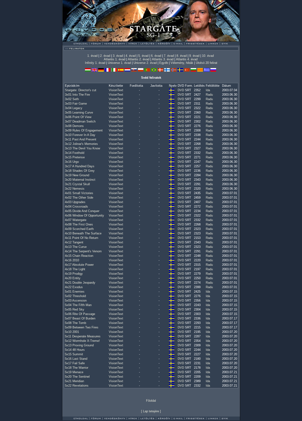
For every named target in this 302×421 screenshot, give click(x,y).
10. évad (208, 55)
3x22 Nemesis (74, 188)
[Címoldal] (93, 40)
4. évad (131, 55)
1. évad (92, 55)
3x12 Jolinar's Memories (81, 144)
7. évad (169, 55)
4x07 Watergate (75, 220)
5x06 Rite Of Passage (80, 314)
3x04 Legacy (73, 108)
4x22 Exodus (74, 287)
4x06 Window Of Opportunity (84, 215)
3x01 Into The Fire (77, 94)
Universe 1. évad (119, 63)
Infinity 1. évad (95, 63)
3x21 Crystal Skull (77, 184)
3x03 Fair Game (76, 103)
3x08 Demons (74, 126)
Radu (209, 94)
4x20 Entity (72, 278)
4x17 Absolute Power (79, 264)
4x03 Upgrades (75, 202)
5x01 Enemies (74, 291)
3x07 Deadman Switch (80, 121)
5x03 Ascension (76, 300)
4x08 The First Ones (79, 224)
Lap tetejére (151, 411)
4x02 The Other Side (79, 197)
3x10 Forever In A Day (80, 135)
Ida (208, 90)
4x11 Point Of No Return (81, 238)
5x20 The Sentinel (77, 376)
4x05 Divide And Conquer (82, 211)
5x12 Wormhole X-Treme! (82, 341)
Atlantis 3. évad (162, 59)
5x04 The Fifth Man (78, 305)
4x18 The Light (75, 269)
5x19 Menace (74, 372)
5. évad (143, 55)
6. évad (156, 55)
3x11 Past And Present (80, 139)
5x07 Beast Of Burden (80, 318)
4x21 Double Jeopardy (80, 282)
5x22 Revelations (76, 385)
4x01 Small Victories (79, 193)
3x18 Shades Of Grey (80, 170)
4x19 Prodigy (74, 273)
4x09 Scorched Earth (79, 229)
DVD (181, 90)
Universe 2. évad (145, 63)
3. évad (118, 55)
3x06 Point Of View (78, 117)
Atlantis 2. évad (138, 59)
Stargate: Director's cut (80, 90)
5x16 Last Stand (76, 358)
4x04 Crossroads (76, 206)
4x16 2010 (72, 260)
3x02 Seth (72, 99)
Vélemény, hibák (182, 63)
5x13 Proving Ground (79, 345)
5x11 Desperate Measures (83, 336)
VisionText (116, 90)
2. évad (105, 55)
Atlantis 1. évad (114, 59)
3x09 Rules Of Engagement (84, 130)
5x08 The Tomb (75, 323)
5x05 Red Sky (74, 309)
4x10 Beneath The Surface (83, 233)
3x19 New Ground (77, 175)
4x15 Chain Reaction (79, 256)
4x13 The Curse (76, 247)
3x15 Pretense (75, 157)
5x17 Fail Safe (75, 363)
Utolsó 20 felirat (206, 63)
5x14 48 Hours (75, 350)
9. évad (194, 55)
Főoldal (151, 400)
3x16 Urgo (72, 161)
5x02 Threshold (75, 296)
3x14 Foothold (74, 153)
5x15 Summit (74, 354)
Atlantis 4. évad (186, 59)
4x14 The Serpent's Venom (83, 251)
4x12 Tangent (74, 242)
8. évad (181, 55)
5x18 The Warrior (76, 367)
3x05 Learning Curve (79, 112)
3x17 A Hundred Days (79, 166)
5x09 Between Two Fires (81, 327)
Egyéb (163, 63)
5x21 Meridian (74, 381)
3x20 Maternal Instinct (80, 179)
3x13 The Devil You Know (82, 148)
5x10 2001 (72, 332)
